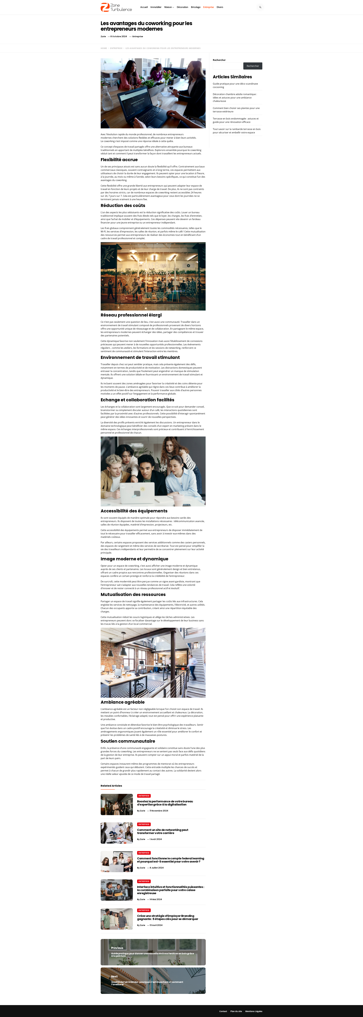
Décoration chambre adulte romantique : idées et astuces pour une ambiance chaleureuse (235, 98)
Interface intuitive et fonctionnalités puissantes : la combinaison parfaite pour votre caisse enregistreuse (170, 890)
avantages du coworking (114, 180)
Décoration (182, 7)
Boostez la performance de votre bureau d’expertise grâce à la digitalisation (165, 802)
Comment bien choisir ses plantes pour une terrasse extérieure (226, 1008)
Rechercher (219, 60)
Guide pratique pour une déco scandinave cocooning (55, 1008)
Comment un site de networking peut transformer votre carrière (162, 831)
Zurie (103, 36)
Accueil (144, 7)
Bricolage (196, 7)
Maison (168, 7)
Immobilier (156, 7)
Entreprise (208, 7)
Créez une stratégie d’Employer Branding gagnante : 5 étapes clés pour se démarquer (167, 917)
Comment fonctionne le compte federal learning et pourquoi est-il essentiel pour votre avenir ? (170, 860)
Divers (220, 7)
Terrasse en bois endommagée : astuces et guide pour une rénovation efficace (307, 1009)
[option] (57, 1011)
